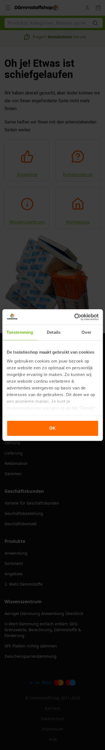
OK (52, 428)
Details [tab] (53, 332)
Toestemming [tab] (19, 332)
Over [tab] (86, 332)
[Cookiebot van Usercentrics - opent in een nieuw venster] (75, 317)
